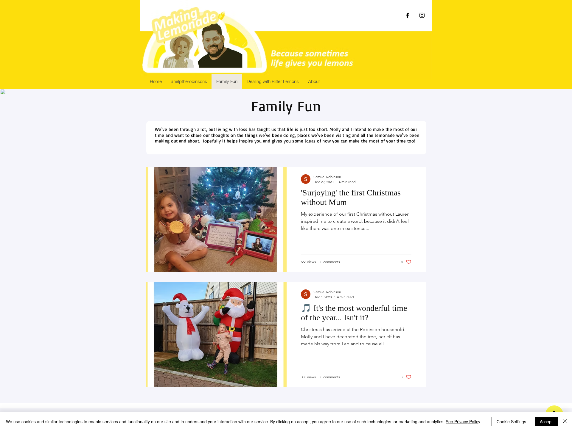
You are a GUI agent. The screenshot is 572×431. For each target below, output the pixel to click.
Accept (546, 421)
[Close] (564, 421)
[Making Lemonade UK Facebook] (407, 15)
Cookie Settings (511, 421)
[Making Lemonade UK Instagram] (422, 15)
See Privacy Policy (463, 421)
